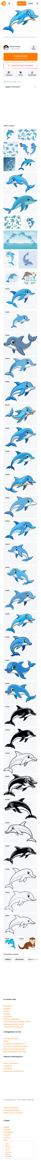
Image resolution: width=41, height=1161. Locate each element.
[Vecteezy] (3, 3)
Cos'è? (19, 82)
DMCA (6, 1135)
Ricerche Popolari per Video (14, 1146)
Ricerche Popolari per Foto (14, 1143)
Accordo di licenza (10, 1133)
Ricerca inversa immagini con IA (16, 1116)
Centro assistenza (10, 1157)
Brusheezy (7, 1100)
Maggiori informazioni (12, 86)
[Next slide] (32, 1053)
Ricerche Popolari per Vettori (15, 1140)
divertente (20, 1054)
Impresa (6, 1108)
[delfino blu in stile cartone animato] (11, 341)
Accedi (30, 3)
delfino (8, 1054)
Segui (33, 49)
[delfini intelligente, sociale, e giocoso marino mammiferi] (10, 265)
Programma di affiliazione (14, 1138)
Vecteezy (7, 1103)
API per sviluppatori (11, 1113)
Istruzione (7, 1110)
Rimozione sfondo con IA (13, 1118)
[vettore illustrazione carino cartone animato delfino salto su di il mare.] (10, 303)
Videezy (6, 1105)
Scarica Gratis (20, 57)
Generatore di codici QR (13, 1121)
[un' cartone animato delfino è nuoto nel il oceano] (20, 232)
